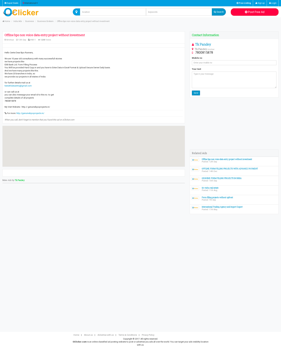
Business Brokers (45, 21)
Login (273, 3)
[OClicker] (35, 12)
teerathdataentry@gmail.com (18, 86)
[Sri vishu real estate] (195, 188)
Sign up (261, 3)
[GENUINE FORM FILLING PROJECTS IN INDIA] (195, 178)
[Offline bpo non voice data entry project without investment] (195, 159)
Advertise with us (106, 335)
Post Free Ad (255, 12)
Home (7, 21)
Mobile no (197, 58)
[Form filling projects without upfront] (195, 198)
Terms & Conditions (128, 335)
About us (88, 335)
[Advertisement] (234, 123)
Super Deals (12, 3)
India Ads (17, 21)
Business (29, 21)
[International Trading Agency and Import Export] (195, 207)
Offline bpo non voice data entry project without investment (83, 21)
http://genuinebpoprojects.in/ (30, 113)
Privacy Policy (148, 335)
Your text (196, 69)
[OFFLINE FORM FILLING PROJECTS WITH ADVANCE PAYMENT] (195, 169)
